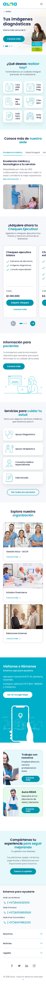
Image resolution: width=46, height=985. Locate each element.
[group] (20, 281)
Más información (11, 179)
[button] (3, 46)
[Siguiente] (32, 323)
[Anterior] (13, 323)
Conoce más (12, 557)
